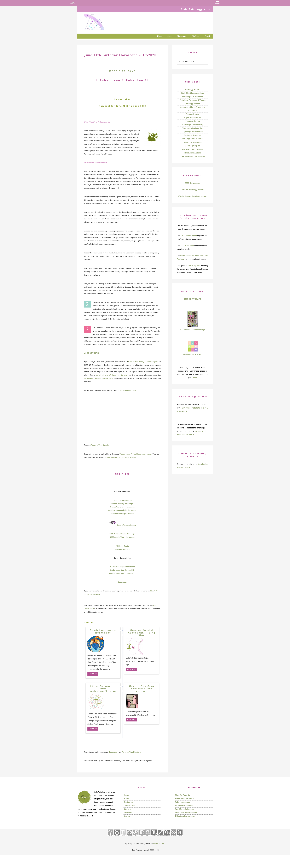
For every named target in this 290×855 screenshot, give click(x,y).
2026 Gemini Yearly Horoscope (122, 537)
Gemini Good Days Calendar (122, 513)
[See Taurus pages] (117, 837)
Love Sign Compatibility (192, 125)
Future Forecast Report (126, 525)
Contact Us (128, 802)
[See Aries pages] (110, 837)
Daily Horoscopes (182, 802)
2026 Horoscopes (192, 183)
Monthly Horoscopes (184, 806)
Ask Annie (192, 111)
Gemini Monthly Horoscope (122, 504)
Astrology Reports (193, 90)
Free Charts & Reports (184, 799)
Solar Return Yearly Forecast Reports (143, 362)
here (195, 378)
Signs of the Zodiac (192, 118)
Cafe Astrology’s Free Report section (121, 457)
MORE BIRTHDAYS (122, 71)
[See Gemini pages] (123, 837)
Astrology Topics (192, 146)
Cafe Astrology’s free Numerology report (135, 454)
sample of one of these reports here (111, 375)
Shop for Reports (182, 795)
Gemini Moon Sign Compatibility (122, 570)
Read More (93, 674)
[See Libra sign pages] (148, 837)
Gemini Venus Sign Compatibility (122, 573)
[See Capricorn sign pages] (167, 837)
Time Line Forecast (188, 236)
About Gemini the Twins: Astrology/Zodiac (103, 688)
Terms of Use (129, 806)
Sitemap (127, 809)
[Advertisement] (122, 418)
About (126, 799)
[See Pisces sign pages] (180, 837)
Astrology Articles (192, 104)
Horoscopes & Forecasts (192, 97)
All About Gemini (122, 546)
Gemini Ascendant (122, 549)
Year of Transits (187, 246)
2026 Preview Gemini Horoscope (122, 534)
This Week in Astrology (185, 816)
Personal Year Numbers (131, 752)
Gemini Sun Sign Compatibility (122, 567)
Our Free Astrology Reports (192, 190)
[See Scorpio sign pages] (154, 837)
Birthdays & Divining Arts (192, 128)
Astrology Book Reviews (192, 149)
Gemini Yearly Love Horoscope (122, 507)
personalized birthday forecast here (98, 378)
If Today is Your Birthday (99, 445)
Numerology (122, 582)
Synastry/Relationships (193, 132)
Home (126, 795)
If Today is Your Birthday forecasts (192, 196)
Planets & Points (192, 121)
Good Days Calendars (184, 809)
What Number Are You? (192, 354)
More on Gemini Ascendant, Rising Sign (141, 632)
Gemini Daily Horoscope (122, 500)
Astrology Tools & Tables (192, 139)
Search (127, 816)
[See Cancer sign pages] (129, 837)
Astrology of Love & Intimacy (192, 107)
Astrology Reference (193, 142)
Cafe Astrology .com (101, 21)
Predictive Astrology (192, 135)
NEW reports (194, 266)
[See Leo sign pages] (136, 837)
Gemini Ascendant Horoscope (103, 631)
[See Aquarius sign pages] (173, 837)
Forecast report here (128, 390)
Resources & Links (192, 153)
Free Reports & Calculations (192, 156)
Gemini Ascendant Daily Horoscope (122, 510)
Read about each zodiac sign (192, 330)
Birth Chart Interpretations (192, 93)
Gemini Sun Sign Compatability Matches (141, 688)
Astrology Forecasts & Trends (192, 100)
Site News (128, 813)
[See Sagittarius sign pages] (160, 837)
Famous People (192, 114)
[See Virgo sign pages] (142, 837)
